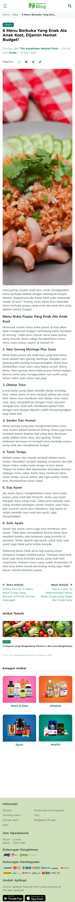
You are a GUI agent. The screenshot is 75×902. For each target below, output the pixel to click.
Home (6, 14)
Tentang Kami (11, 815)
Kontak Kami (11, 820)
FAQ (36, 815)
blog (15, 14)
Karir (6, 825)
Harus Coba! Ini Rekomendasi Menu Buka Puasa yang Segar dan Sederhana (56, 594)
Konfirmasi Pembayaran (49, 810)
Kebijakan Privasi (44, 820)
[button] (5, 6)
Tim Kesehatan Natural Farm (39, 48)
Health (8, 24)
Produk (7, 810)
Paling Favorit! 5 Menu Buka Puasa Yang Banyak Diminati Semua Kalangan (19, 594)
